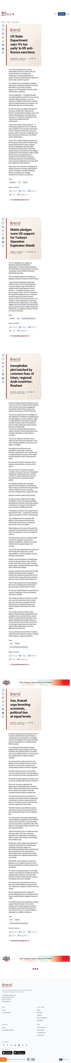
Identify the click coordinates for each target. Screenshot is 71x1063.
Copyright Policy (41, 1032)
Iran (11, 643)
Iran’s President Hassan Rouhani (19, 647)
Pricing (4, 1027)
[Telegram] (18, 1045)
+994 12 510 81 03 (6, 999)
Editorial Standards (42, 1018)
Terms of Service (41, 1027)
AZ (64, 1059)
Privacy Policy (40, 1030)
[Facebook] (7, 1045)
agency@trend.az (6, 1001)
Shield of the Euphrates (28, 318)
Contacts (39, 1015)
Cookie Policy (40, 1035)
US (19, 182)
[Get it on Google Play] (19, 1052)
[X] (11, 1045)
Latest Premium (6, 1012)
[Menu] (68, 14)
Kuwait (17, 643)
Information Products (8, 1030)
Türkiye (12, 318)
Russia (25, 182)
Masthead (39, 1012)
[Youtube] (15, 1045)
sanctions (12, 182)
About (38, 1010)
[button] (3, 26)
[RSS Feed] (26, 1045)
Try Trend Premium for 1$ (20, 200)
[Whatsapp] (3, 1045)
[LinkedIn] (22, 1045)
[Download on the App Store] (7, 1052)
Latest (4, 1010)
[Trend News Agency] (7, 985)
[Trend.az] (7, 14)
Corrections (40, 1020)
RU (67, 1059)
